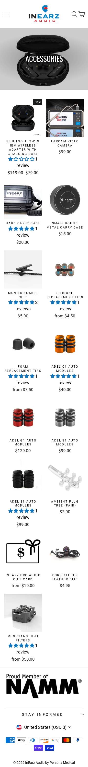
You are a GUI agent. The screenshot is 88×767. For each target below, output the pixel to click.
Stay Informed (43, 714)
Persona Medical (62, 763)
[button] (21, 159)
